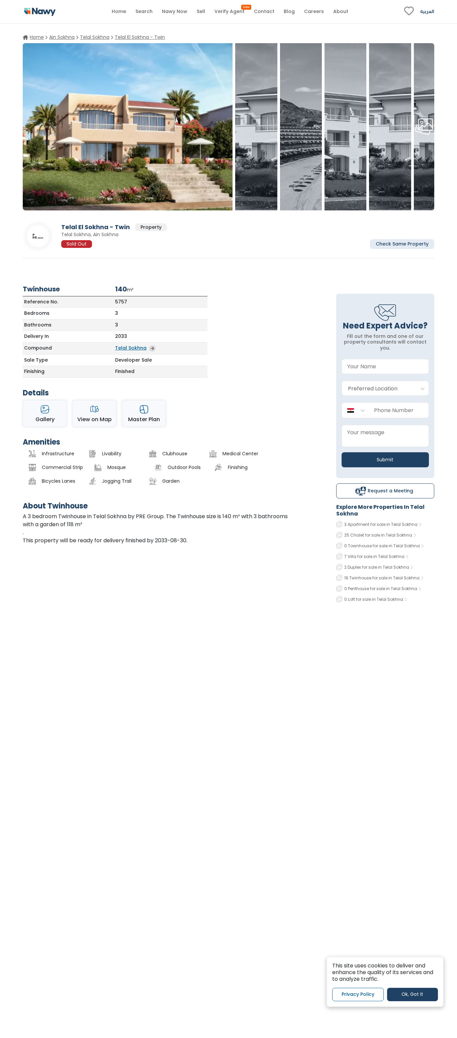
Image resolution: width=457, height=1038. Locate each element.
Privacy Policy (358, 994)
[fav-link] (409, 11)
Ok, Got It (412, 994)
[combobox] (378, 388)
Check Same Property (402, 243)
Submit (385, 459)
